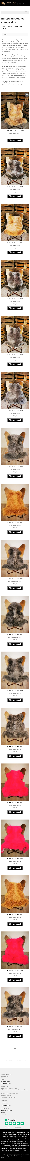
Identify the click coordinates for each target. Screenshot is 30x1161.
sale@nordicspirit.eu (6, 1083)
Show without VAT (10, 1060)
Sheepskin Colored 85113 (15, 578)
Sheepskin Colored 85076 (15, 354)
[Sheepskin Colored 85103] (15, 446)
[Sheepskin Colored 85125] (15, 838)
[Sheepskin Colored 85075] (15, 278)
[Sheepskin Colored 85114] (15, 614)
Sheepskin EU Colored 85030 (15, 131)
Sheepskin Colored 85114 (15, 634)
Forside (4, 26)
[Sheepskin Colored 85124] (15, 782)
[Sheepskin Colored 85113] (15, 558)
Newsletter (3, 1114)
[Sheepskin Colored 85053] (15, 166)
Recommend (19, 1060)
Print (25, 1060)
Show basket (17, 2)
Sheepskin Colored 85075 (15, 298)
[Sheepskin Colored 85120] (15, 670)
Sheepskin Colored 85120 (15, 690)
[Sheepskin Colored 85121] (15, 726)
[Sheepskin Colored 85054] (15, 222)
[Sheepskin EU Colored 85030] (15, 110)
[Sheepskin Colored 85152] (15, 1006)
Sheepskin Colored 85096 (15, 410)
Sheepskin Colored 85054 (15, 243)
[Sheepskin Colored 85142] (15, 894)
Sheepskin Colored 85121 (15, 746)
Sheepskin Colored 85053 (15, 186)
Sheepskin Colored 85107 (15, 522)
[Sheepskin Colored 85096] (15, 390)
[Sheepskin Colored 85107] (15, 502)
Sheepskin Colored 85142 (15, 914)
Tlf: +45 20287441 (5, 1081)
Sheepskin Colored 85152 (15, 1026)
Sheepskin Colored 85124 (15, 802)
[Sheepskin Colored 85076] (15, 334)
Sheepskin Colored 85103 (15, 466)
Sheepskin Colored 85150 (15, 970)
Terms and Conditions (6, 1110)
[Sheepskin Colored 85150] (15, 950)
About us (3, 1112)
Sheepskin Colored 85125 (15, 858)
